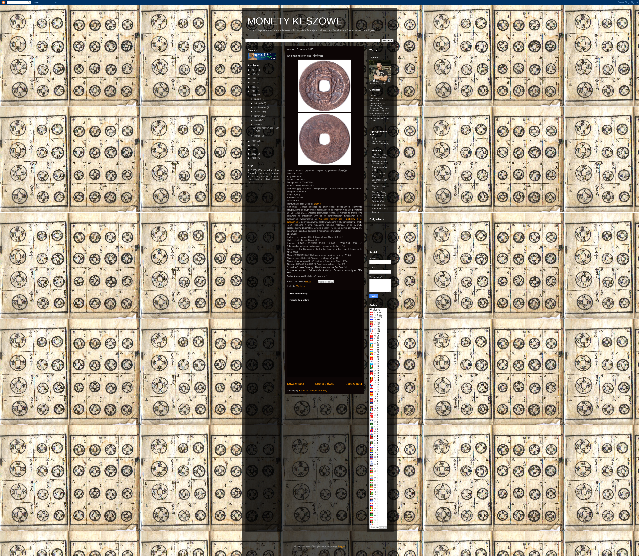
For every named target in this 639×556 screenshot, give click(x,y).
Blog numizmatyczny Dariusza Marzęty (380, 141)
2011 (254, 158)
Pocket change (379, 205)
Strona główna (324, 383)
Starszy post (353, 383)
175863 (317, 204)
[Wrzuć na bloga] (322, 281)
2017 (254, 95)
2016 (254, 141)
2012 (254, 154)
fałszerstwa (274, 176)
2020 (254, 82)
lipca (256, 120)
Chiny (252, 170)
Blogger (341, 546)
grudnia (258, 99)
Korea (277, 173)
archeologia (266, 173)
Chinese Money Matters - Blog (379, 156)
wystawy (251, 182)
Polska (267, 179)
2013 (254, 149)
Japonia (252, 173)
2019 (254, 87)
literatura (274, 170)
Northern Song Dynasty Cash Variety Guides (379, 195)
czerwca (258, 124)
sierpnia (258, 116)
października (260, 107)
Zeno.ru (375, 212)
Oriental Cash (378, 201)
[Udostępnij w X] (325, 281)
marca (257, 136)
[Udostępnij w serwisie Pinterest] (332, 281)
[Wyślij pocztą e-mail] (319, 281)
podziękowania (255, 179)
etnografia (276, 179)
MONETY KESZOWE (295, 21)
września (258, 111)
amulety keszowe (261, 176)
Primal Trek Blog (380, 208)
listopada (258, 103)
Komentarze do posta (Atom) (313, 390)
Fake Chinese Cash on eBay (379, 174)
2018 (254, 91)
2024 (254, 74)
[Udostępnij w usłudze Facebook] (328, 281)
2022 (254, 78)
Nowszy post (295, 383)
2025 (254, 70)
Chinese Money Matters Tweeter (380, 162)
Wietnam (300, 286)
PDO (250, 176)
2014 (254, 145)
